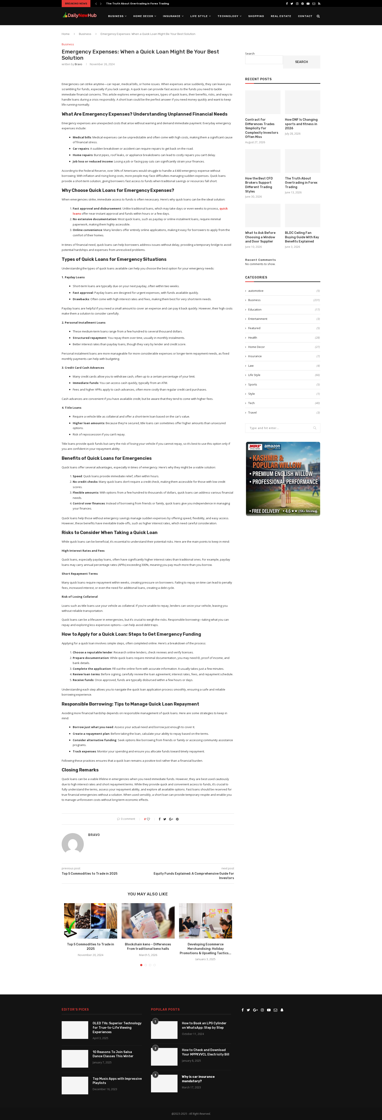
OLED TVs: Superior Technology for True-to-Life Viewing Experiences (117, 1027)
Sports (284, 384)
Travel (284, 412)
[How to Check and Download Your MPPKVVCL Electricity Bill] (164, 1057)
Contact (305, 16)
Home (66, 34)
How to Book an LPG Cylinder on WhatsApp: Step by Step (204, 1025)
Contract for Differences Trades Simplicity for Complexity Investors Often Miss (261, 128)
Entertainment (284, 319)
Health (284, 338)
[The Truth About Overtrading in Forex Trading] (302, 161)
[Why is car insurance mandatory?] (164, 1083)
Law (284, 366)
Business (116, 16)
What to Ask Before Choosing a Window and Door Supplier (260, 237)
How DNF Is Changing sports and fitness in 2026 (301, 124)
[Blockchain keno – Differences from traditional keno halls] (148, 921)
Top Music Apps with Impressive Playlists (117, 1081)
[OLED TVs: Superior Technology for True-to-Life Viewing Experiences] (75, 1030)
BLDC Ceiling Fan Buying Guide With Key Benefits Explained (302, 237)
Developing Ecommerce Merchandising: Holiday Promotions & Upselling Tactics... (205, 949)
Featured (284, 328)
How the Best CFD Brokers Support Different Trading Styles (259, 185)
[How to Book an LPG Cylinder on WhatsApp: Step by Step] (164, 1030)
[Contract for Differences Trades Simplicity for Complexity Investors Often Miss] (263, 102)
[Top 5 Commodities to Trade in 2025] (90, 921)
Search (250, 53)
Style (284, 394)
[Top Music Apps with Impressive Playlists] (75, 1085)
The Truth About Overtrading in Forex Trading (301, 183)
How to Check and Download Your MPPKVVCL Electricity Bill (205, 1052)
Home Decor (143, 16)
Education (284, 309)
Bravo (78, 64)
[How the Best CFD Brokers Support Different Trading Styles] (263, 161)
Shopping (256, 16)
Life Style (199, 16)
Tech (284, 403)
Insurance (172, 16)
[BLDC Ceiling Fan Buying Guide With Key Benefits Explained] (302, 215)
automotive (284, 291)
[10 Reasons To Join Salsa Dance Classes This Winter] (75, 1059)
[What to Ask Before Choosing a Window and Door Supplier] (263, 215)
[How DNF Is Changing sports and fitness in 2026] (302, 102)
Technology (228, 16)
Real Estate (281, 16)
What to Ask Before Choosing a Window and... (136, 3)
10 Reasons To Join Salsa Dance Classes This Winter (113, 1054)
